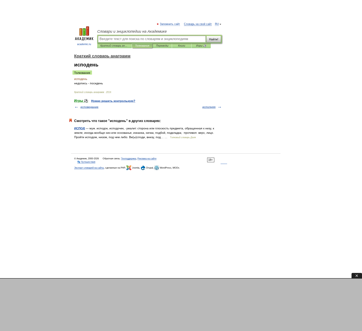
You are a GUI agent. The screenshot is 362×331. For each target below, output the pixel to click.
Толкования (142, 45)
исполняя (209, 107)
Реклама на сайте (146, 158)
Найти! (213, 39)
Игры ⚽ (201, 45)
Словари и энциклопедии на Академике (132, 31)
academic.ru (84, 44)
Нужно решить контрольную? (113, 101)
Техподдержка (128, 158)
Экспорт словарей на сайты (89, 167)
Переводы (162, 45)
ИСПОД (79, 128)
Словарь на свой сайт (198, 24)
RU (217, 24)
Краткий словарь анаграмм (114, 45)
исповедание (89, 107)
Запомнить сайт (170, 24)
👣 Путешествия (86, 162)
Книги (181, 45)
